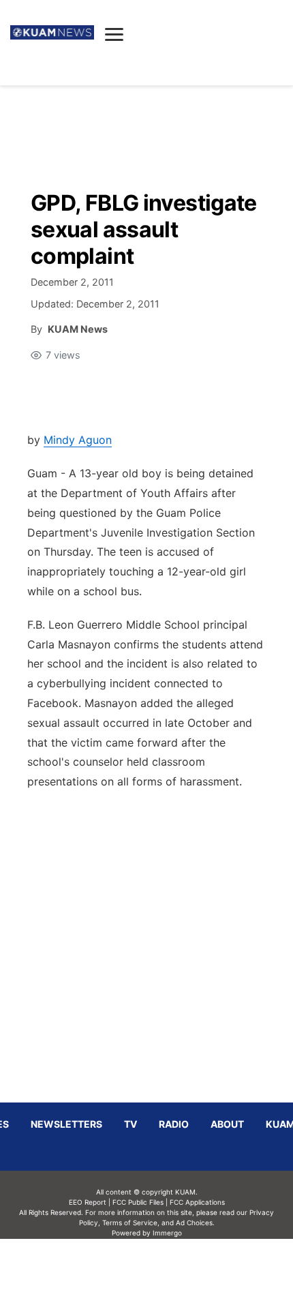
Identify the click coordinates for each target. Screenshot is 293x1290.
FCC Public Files (138, 1202)
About (227, 1124)
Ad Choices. (195, 1222)
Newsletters (66, 1124)
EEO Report (87, 1202)
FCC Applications (197, 1202)
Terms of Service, (130, 1222)
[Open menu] (114, 34)
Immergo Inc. (167, 1264)
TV (130, 1124)
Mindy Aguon (78, 440)
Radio (174, 1124)
